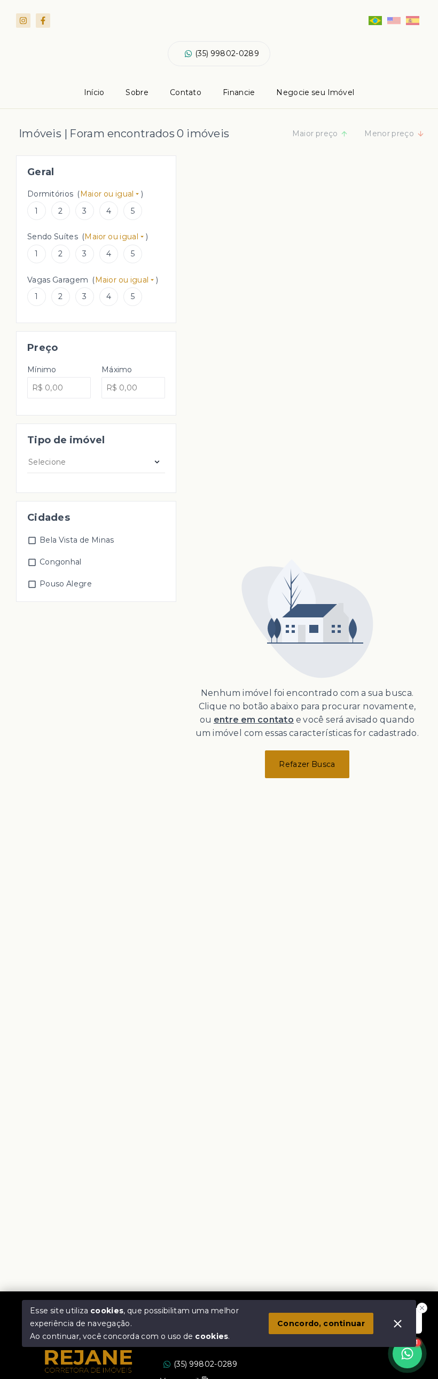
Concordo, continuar (321, 1323)
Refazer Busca (307, 764)
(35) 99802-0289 (227, 53)
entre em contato (254, 720)
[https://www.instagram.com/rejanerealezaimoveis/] (23, 20)
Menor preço (389, 133)
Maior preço (315, 133)
